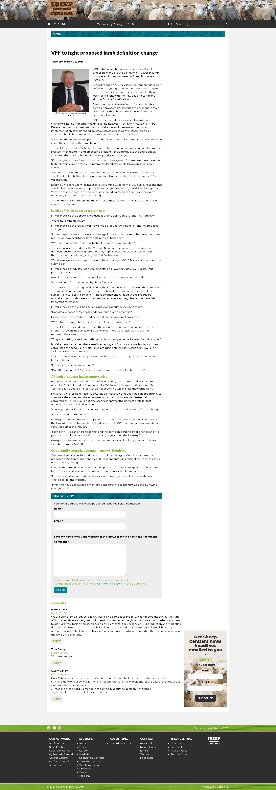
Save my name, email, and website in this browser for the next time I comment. (106, 536)
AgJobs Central (58, 757)
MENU (61, 24)
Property (84, 775)
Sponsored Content (91, 757)
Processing (86, 768)
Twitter (144, 754)
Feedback (146, 757)
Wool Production (89, 765)
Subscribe (205, 698)
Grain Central (57, 747)
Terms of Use (179, 754)
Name (58, 508)
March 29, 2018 (60, 652)
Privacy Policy (179, 750)
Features (85, 747)
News (82, 743)
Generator (223, 786)
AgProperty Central (61, 754)
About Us (55, 765)
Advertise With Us (121, 743)
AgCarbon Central (60, 750)
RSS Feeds (146, 743)
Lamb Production (90, 761)
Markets (84, 754)
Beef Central (57, 743)
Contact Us (177, 747)
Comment (61, 541)
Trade (83, 772)
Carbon (84, 750)
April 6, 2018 (58, 613)
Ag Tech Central (59, 761)
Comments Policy (108, 583)
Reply (57, 641)
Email (58, 520)
